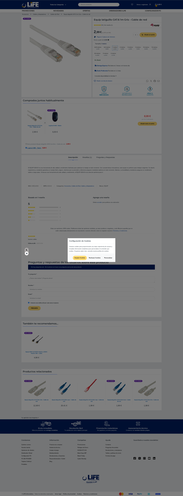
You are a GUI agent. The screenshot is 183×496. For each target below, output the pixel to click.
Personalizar (108, 258)
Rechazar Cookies (95, 258)
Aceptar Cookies (79, 258)
